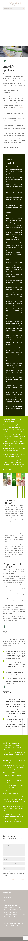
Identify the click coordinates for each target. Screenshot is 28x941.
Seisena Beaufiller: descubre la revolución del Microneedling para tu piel (14, 914)
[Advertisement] (14, 31)
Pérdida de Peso (8, 897)
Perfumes (6, 900)
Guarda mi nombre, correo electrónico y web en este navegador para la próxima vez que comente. (13, 873)
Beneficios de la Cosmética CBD (12, 928)
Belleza (6, 895)
